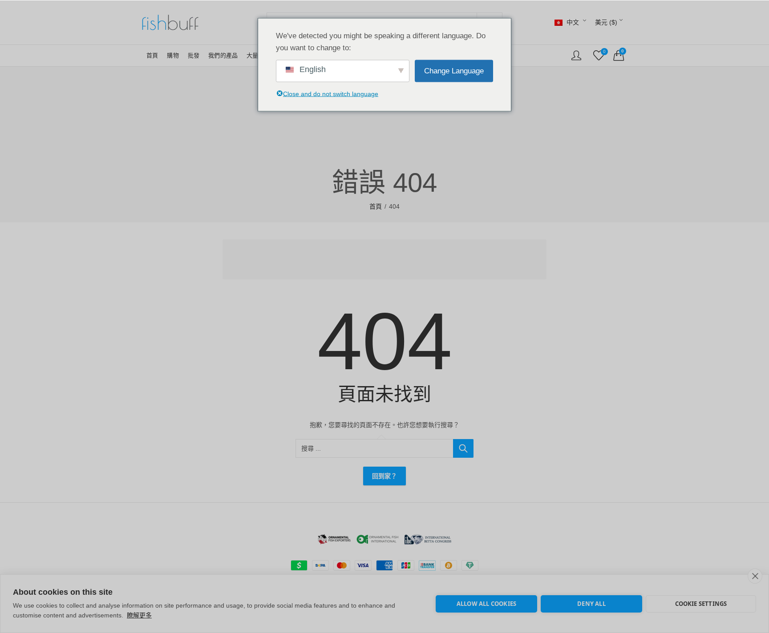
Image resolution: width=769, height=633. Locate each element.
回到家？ (384, 476)
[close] (755, 576)
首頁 (375, 206)
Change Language (454, 71)
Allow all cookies (486, 604)
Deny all (591, 604)
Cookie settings (701, 604)
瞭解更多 (139, 615)
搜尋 (463, 448)
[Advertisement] (387, 261)
